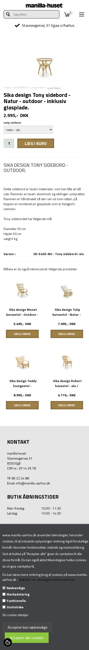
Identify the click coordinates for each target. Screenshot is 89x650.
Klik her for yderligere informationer (47, 579)
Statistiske (15, 607)
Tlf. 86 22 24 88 (18, 478)
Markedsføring (18, 594)
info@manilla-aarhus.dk (33, 483)
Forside (7, 87)
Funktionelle (16, 600)
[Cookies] (8, 642)
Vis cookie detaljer (15, 614)
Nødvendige (16, 587)
